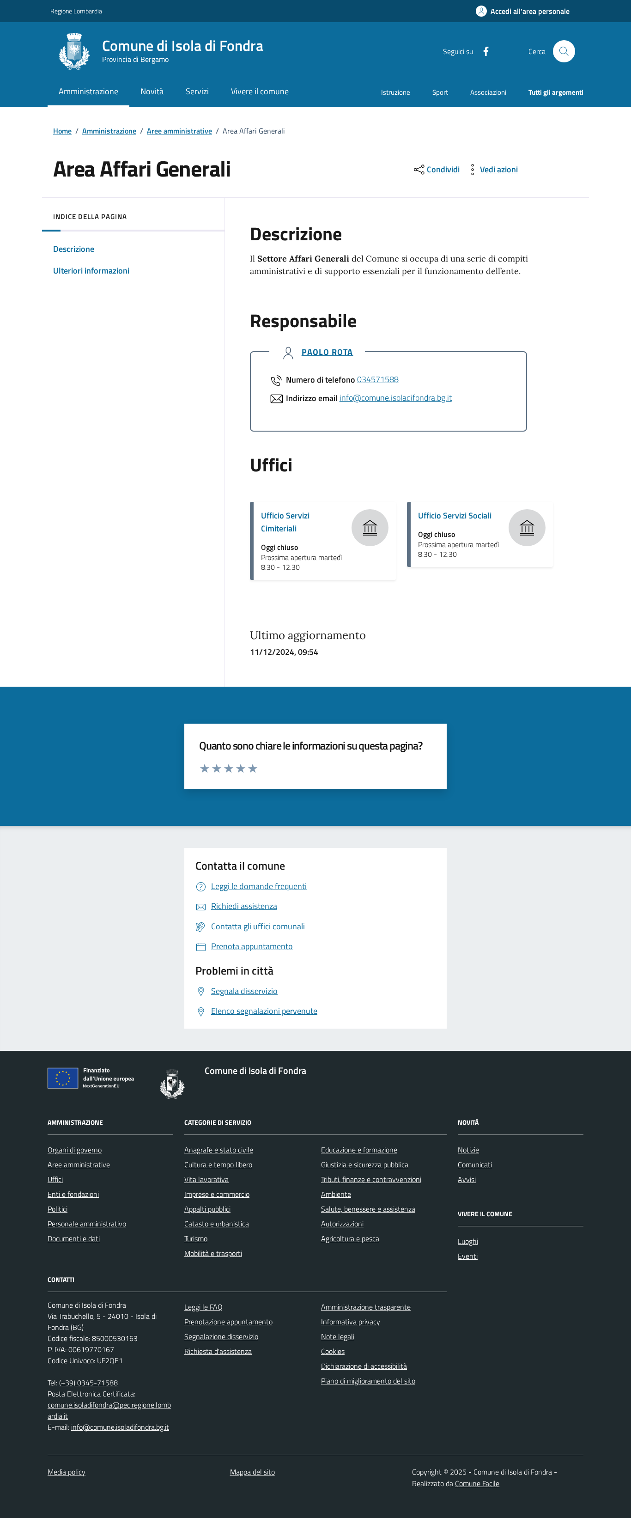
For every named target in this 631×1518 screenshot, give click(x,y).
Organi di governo (75, 1149)
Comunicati (475, 1164)
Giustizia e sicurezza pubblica (364, 1164)
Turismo (195, 1238)
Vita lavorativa (206, 1179)
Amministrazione (109, 130)
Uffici (55, 1179)
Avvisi (467, 1179)
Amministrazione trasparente (366, 1306)
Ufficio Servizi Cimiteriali (285, 522)
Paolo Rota (327, 352)
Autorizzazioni (342, 1223)
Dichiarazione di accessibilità (364, 1366)
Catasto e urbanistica (216, 1223)
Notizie (468, 1149)
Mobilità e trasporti (213, 1253)
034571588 (378, 379)
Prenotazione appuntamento (228, 1321)
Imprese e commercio (216, 1194)
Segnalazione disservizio (221, 1336)
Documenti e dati (74, 1238)
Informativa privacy (350, 1321)
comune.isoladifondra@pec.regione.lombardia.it (109, 1410)
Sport (440, 92)
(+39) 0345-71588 (88, 1382)
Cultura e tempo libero (218, 1164)
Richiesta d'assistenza (218, 1351)
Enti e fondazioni (73, 1194)
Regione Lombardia (76, 11)
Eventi (468, 1256)
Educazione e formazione (359, 1149)
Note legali (337, 1336)
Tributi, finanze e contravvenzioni (371, 1179)
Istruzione (395, 92)
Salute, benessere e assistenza (368, 1208)
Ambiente (336, 1194)
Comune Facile (477, 1483)
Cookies (333, 1351)
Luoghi (468, 1241)
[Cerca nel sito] (564, 51)
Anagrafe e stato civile (218, 1149)
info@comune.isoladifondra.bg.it (396, 397)
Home (62, 130)
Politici (57, 1208)
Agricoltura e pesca (350, 1238)
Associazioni (488, 92)
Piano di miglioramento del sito (368, 1380)
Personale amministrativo (87, 1223)
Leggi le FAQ (203, 1306)
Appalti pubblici (207, 1208)
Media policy (66, 1471)
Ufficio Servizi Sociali (454, 515)
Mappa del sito (252, 1471)
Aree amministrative (179, 130)
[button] (523, 11)
